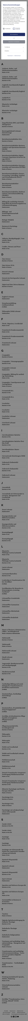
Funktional (7, 28)
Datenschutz (17, 57)
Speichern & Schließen (14, 41)
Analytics (17, 28)
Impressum (10, 57)
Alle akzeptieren (14, 34)
